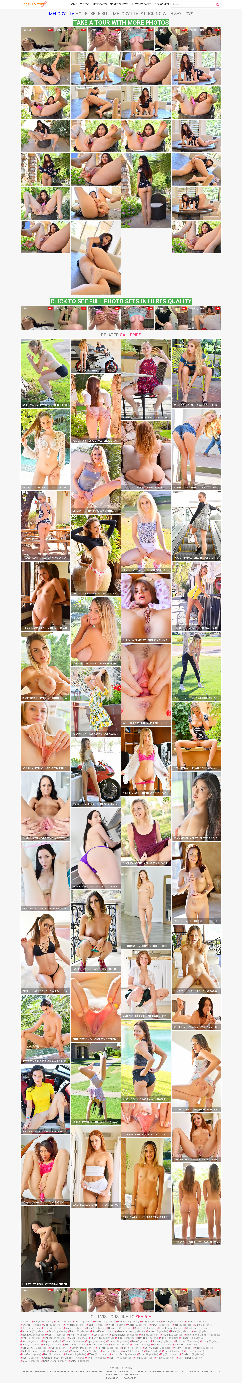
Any (24, 1328)
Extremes (70, 1344)
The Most (186, 1354)
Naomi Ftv (113, 1328)
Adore (131, 1325)
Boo (51, 1331)
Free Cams (100, 4)
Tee (188, 1351)
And (125, 1351)
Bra (144, 1321)
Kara (196, 1331)
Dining (205, 1341)
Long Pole (74, 1334)
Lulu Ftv (26, 1354)
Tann (138, 1357)
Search (199, 1348)
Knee (90, 1328)
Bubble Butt (118, 1334)
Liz (57, 1321)
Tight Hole (114, 1357)
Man (134, 1341)
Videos (84, 4)
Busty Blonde (151, 1348)
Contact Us (130, 1378)
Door (166, 1351)
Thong (135, 1344)
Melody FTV (61, 13)
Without (166, 1334)
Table (144, 1334)
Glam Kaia (97, 1331)
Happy (46, 1341)
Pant (24, 1338)
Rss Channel (112, 1378)
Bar (176, 1325)
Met (46, 1354)
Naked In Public (30, 1351)
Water (159, 1357)
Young (166, 1321)
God (96, 1334)
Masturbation (124, 1331)
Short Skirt (191, 1328)
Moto (72, 1338)
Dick (46, 1325)
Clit (76, 1321)
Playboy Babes (141, 4)
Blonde (184, 1338)
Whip (54, 1351)
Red (45, 1344)
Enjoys (121, 1321)
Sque (89, 1341)
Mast (49, 1334)
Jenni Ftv (179, 1344)
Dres (46, 1328)
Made (68, 1328)
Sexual (67, 1341)
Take (141, 1354)
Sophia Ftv (27, 1348)
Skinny (111, 1341)
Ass (24, 1341)
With (97, 1321)
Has (24, 1357)
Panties (48, 1338)
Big (162, 1354)
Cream (177, 1348)
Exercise (180, 1341)
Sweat (110, 1325)
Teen (91, 1354)
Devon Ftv (77, 1348)
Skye (24, 1361)
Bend (174, 1331)
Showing (95, 1338)
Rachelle (102, 1348)
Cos (148, 1351)
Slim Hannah (185, 1357)
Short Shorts (49, 1361)
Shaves (26, 1325)
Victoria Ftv (117, 1354)
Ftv (112, 1344)
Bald (91, 1325)
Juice (119, 1338)
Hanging (142, 1338)
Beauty (26, 1334)
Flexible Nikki (165, 1328)
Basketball (139, 1328)
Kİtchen (157, 1341)
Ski (162, 1338)
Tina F (92, 1344)
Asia (197, 1325)
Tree (89, 1357)
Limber (190, 1321)
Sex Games (162, 4)
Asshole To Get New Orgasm (58, 1357)
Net (104, 1351)
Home (73, 4)
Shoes (69, 1354)
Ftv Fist (69, 1325)
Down (154, 1325)
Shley (73, 1361)
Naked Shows (119, 4)
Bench (125, 1348)
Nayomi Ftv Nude (80, 1351)
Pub (52, 1348)
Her (36, 1321)
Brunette (27, 1331)
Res (72, 1331)
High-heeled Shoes (196, 1334)
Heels (156, 1344)
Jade (25, 1344)
